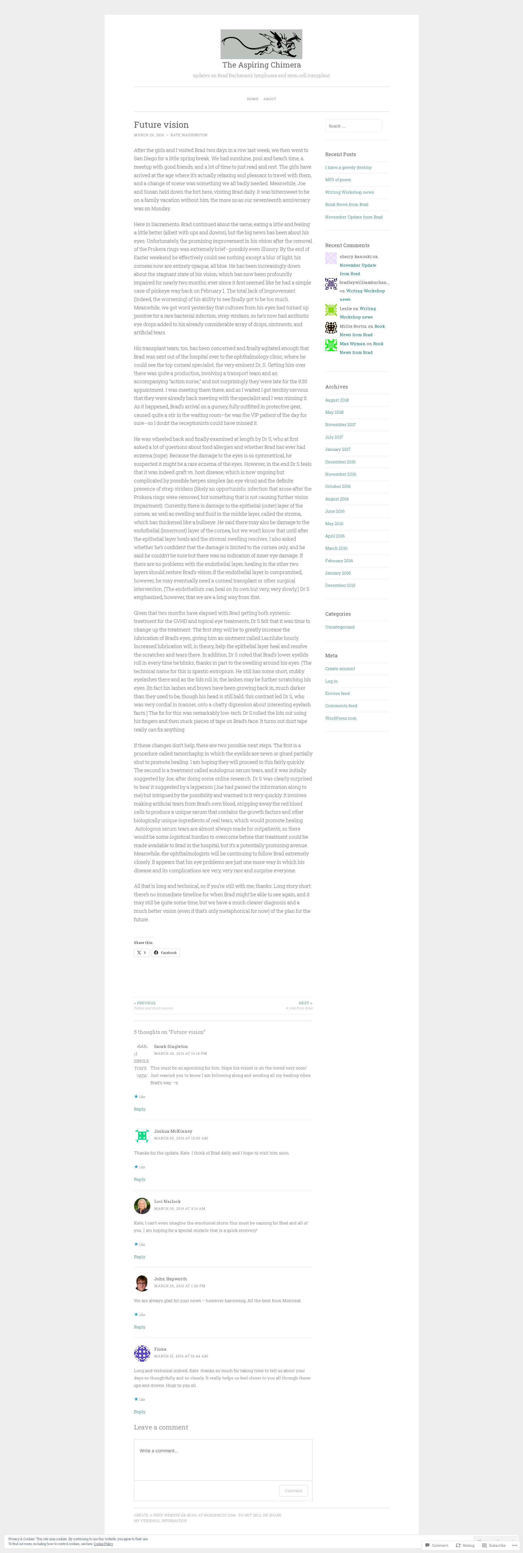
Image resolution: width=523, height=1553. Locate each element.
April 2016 (335, 536)
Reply (139, 1109)
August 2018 (337, 400)
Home (253, 99)
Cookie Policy (103, 1544)
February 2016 (339, 560)
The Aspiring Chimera (261, 64)
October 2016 (338, 486)
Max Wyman (353, 343)
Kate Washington (189, 135)
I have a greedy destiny (348, 167)
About (269, 99)
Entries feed (337, 693)
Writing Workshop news (349, 192)
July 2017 (334, 437)
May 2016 (334, 523)
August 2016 (337, 499)
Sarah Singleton (171, 1046)
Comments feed (341, 705)
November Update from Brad (354, 217)
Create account (340, 668)
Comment (293, 1490)
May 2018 (334, 412)
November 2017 (340, 424)
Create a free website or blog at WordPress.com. (185, 1515)
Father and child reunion (153, 1005)
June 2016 (335, 511)
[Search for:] (353, 126)
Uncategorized (340, 627)
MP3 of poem (338, 179)
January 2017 (338, 449)
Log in (331, 681)
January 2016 (338, 573)
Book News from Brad (347, 204)
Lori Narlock (167, 1201)
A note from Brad (299, 1005)
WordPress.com (341, 718)
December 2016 (340, 461)
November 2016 (340, 474)
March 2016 (336, 548)
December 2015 (340, 585)
